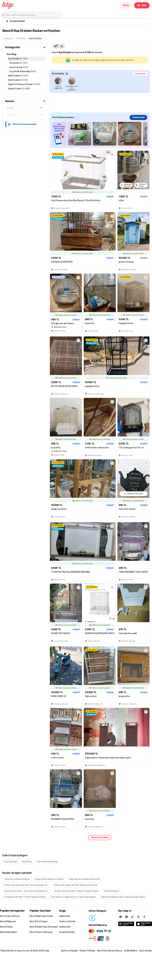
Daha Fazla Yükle (100, 837)
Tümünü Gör (140, 74)
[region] (100, 84)
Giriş (126, 5)
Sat (144, 5)
